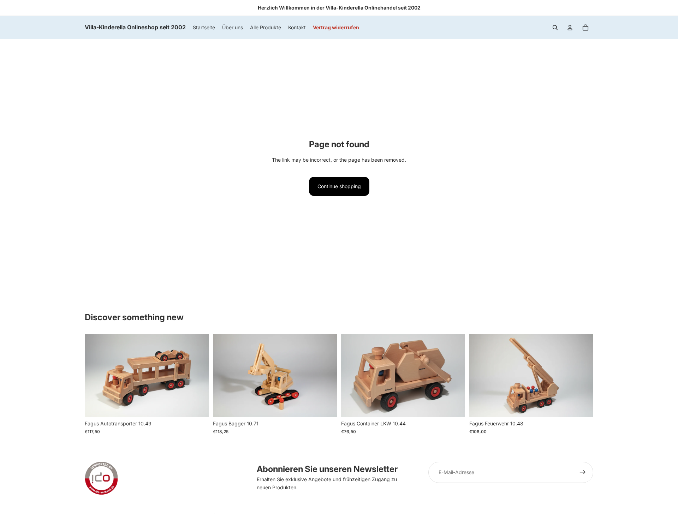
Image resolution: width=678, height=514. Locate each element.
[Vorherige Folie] (223, 375)
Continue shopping (339, 186)
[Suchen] (555, 27)
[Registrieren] (582, 472)
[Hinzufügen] (197, 406)
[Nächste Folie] (326, 375)
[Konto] (570, 27)
